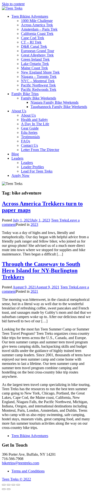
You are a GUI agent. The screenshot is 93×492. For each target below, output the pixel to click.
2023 (34, 224)
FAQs (25, 141)
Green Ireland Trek (35, 59)
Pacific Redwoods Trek (38, 89)
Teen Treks (59, 220)
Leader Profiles (32, 167)
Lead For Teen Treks (36, 171)
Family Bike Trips (25, 94)
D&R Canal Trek (34, 46)
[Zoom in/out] (18, 485)
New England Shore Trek (40, 72)
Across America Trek (37, 25)
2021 (34, 291)
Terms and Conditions (28, 471)
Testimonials (30, 137)
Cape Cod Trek (32, 38)
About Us (18, 111)
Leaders (17, 158)
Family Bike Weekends (38, 98)
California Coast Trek (37, 34)
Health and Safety (34, 120)
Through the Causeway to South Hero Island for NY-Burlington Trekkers (41, 270)
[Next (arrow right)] (8, 489)
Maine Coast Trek (34, 68)
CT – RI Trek (31, 42)
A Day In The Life (35, 124)
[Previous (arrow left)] (4, 489)
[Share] (8, 485)
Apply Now (20, 175)
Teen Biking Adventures (29, 16)
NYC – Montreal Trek (38, 81)
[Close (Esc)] (4, 485)
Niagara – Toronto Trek (39, 77)
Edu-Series (29, 132)
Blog (15, 154)
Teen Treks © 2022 (16, 479)
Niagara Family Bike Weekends (54, 102)
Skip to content (13, 4)
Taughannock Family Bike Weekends (59, 107)
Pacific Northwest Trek (38, 85)
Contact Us (29, 145)
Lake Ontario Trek (35, 64)
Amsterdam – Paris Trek (39, 29)
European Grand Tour (37, 51)
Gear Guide (30, 128)
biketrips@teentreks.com (20, 463)
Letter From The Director (40, 150)
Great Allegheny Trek (37, 55)
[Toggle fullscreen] (13, 485)
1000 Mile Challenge (37, 21)
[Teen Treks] (12, 8)
